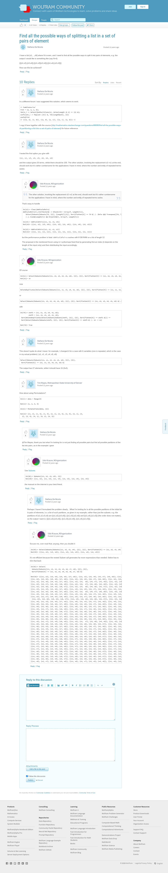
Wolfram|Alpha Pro (14, 833)
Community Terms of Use (87, 793)
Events (136, 854)
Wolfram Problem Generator (113, 813)
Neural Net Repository (47, 831)
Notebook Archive (46, 846)
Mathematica (12, 813)
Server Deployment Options (18, 854)
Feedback (165, 426)
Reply (22, 72)
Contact (136, 851)
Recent (118, 83)
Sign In (142, 7)
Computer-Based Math (110, 822)
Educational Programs (79, 823)
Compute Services (14, 820)
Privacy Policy (146, 863)
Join (130, 7)
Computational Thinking (111, 826)
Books (72, 843)
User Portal (137, 817)
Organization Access (141, 824)
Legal (137, 863)
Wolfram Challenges (110, 817)
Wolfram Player (13, 845)
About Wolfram (139, 844)
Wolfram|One (12, 810)
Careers (136, 847)
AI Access (10, 817)
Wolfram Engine (13, 842)
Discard (40, 780)
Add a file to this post (37, 769)
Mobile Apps (12, 836)
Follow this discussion (36, 776)
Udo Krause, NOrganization (52, 183)
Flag (27, 72)
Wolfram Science (108, 845)
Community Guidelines (43, 793)
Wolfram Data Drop (109, 838)
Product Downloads (141, 813)
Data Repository (45, 821)
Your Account (138, 820)
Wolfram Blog (75, 852)
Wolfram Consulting (46, 810)
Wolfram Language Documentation (77, 814)
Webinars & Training (78, 819)
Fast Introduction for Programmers (78, 833)
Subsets (31, 470)
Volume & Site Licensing (16, 851)
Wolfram (129, 863)
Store (135, 810)
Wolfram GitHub (45, 850)
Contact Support (139, 833)
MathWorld (106, 842)
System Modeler (13, 824)
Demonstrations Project (111, 835)
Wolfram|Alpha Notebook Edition (20, 829)
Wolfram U (74, 810)
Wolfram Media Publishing (112, 849)
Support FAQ (138, 829)
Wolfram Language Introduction (82, 828)
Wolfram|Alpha (108, 810)
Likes (112, 83)
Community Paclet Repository (50, 828)
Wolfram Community (78, 849)
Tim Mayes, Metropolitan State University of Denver (59, 382)
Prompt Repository (46, 835)
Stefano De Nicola (35, 47)
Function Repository (47, 824)
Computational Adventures (112, 829)
